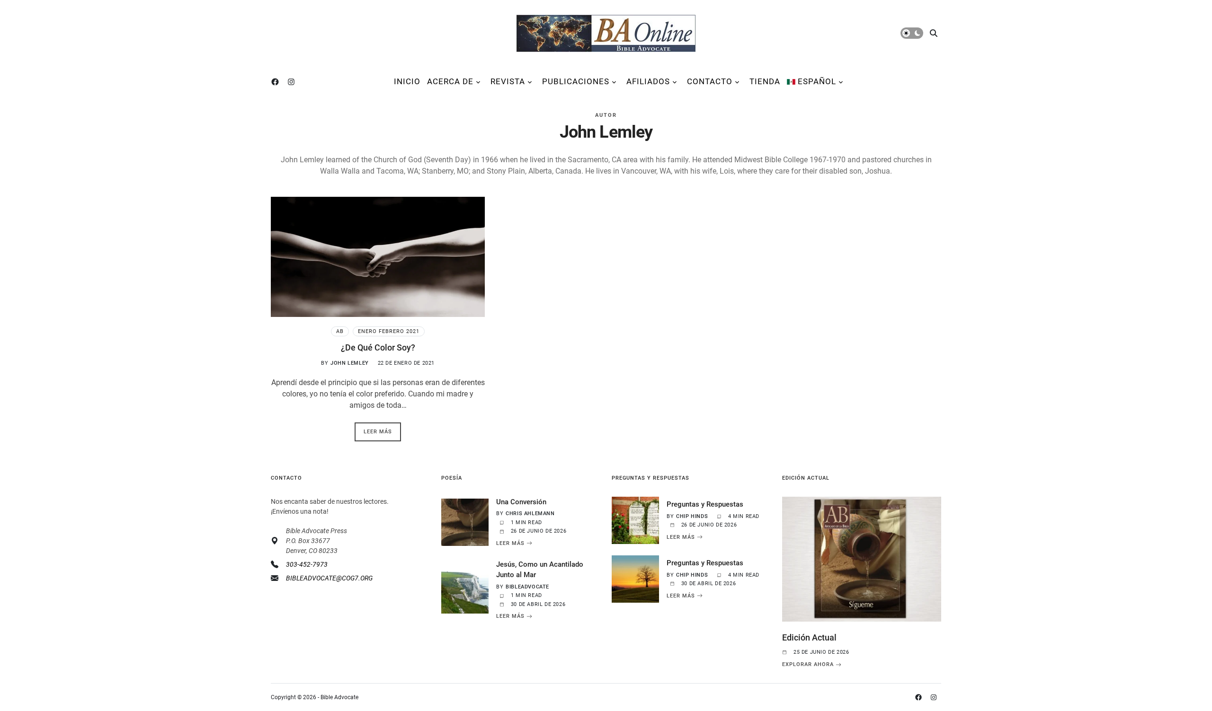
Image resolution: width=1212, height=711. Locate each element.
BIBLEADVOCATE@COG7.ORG (329, 578)
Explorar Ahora (808, 664)
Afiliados (648, 81)
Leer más (378, 432)
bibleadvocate (527, 587)
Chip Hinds (692, 516)
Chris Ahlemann (530, 513)
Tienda (764, 81)
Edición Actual (809, 637)
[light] (911, 33)
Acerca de (450, 81)
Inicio (407, 81)
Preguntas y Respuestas (705, 504)
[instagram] (293, 82)
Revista (507, 81)
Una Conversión (521, 502)
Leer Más (510, 543)
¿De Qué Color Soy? (378, 347)
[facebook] (277, 82)
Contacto (709, 81)
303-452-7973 (307, 564)
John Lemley (349, 363)
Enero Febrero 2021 (388, 331)
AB (340, 331)
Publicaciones (575, 81)
